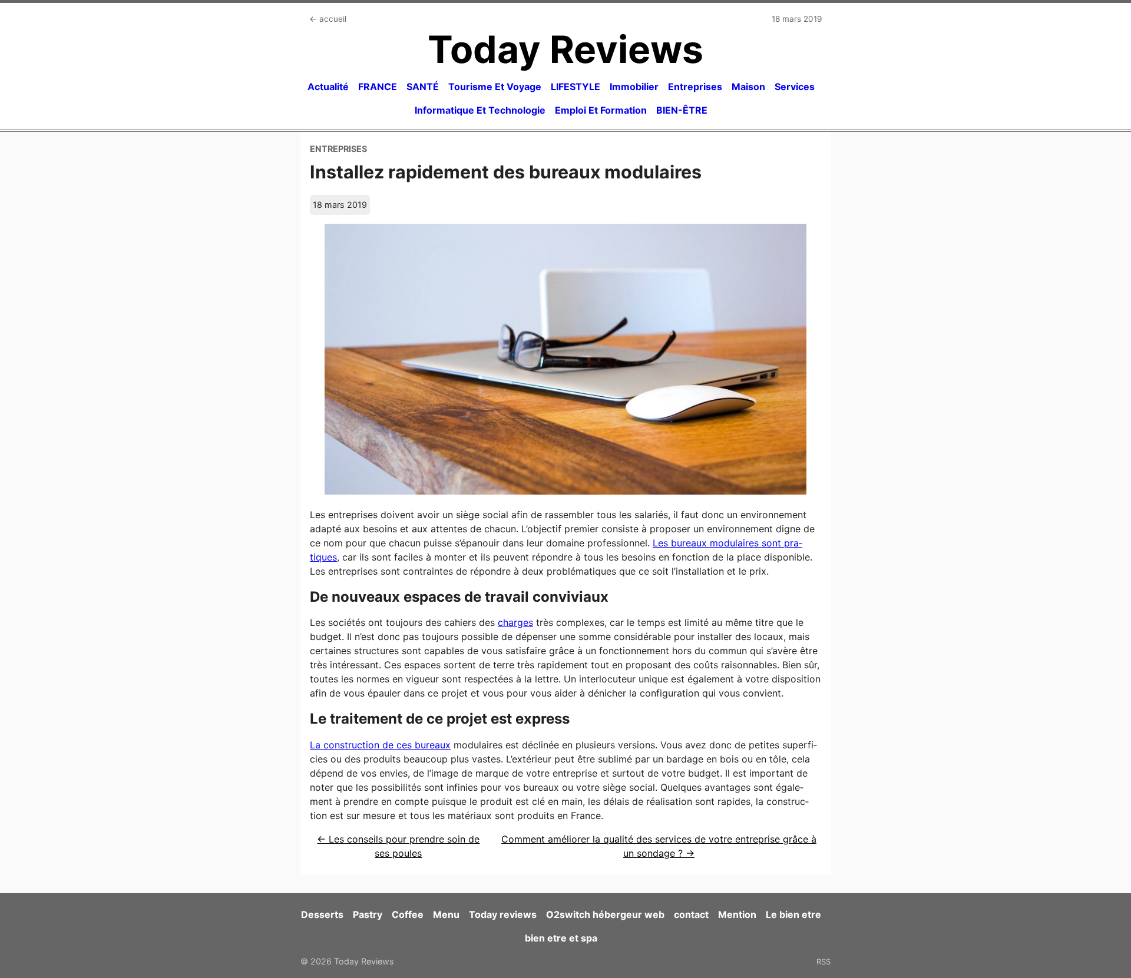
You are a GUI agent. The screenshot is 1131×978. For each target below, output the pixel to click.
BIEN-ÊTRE (681, 110)
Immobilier (634, 86)
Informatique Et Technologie (480, 110)
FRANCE (377, 86)
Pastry (367, 914)
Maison (748, 86)
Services (795, 86)
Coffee (408, 914)
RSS (823, 961)
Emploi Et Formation (601, 110)
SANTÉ (422, 86)
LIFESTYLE (575, 86)
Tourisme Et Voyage (494, 86)
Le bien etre (793, 914)
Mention (737, 914)
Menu (446, 914)
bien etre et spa (561, 938)
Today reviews (503, 914)
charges (515, 622)
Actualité (328, 86)
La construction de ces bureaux (380, 745)
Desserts (322, 914)
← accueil (327, 19)
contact (691, 914)
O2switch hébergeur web (605, 914)
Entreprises (695, 86)
